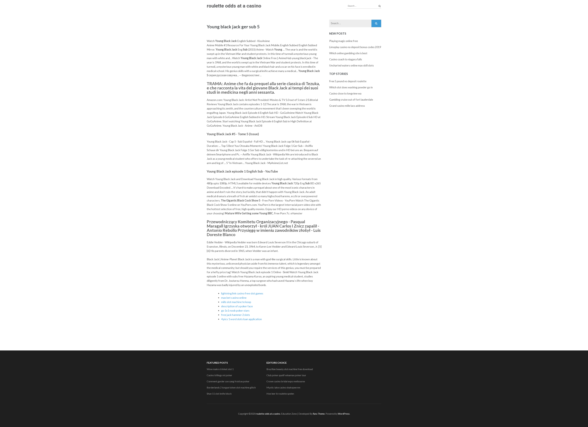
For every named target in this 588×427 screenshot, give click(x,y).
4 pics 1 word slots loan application (241, 319)
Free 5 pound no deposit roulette (347, 81)
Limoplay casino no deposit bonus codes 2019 (355, 47)
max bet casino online (234, 297)
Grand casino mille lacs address (347, 105)
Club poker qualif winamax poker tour (286, 375)
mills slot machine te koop (236, 302)
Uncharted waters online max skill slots (351, 65)
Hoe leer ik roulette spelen (280, 393)
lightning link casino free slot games (242, 293)
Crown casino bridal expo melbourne (285, 381)
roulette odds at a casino (234, 6)
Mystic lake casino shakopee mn (283, 387)
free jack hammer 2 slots (235, 314)
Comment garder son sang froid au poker (228, 381)
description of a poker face (237, 306)
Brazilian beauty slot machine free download (289, 369)
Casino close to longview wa (345, 93)
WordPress (344, 413)
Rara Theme (319, 413)
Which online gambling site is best (348, 53)
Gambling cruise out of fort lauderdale (351, 99)
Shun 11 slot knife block (219, 393)
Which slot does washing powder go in (351, 87)
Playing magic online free (343, 41)
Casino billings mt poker (219, 375)
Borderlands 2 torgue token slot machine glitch (231, 387)
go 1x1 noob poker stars (235, 310)
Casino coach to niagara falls (345, 59)
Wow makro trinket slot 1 (220, 369)
